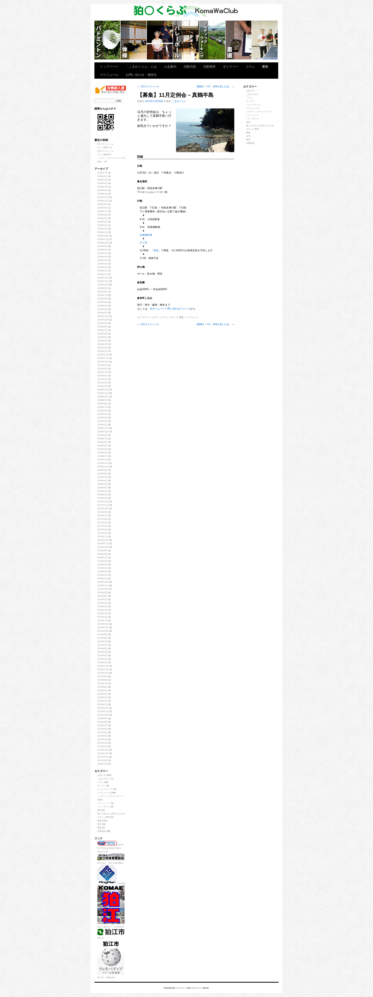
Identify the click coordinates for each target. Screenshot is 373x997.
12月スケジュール (148, 86)
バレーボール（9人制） (186, 40)
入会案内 (170, 66)
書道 (99, 827)
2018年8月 (102, 473)
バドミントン (107, 40)
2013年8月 (102, 680)
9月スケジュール (105, 144)
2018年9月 (102, 470)
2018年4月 (102, 487)
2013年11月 (103, 669)
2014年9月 (102, 634)
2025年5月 (102, 218)
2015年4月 (102, 610)
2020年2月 (102, 421)
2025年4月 (102, 222)
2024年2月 (102, 271)
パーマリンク (191, 317)
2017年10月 (103, 508)
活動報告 (209, 66)
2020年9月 (102, 400)
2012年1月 (102, 746)
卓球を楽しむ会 (265, 40)
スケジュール (109, 74)
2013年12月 (103, 666)
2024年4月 (102, 264)
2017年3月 (102, 529)
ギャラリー (230, 66)
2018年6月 (102, 480)
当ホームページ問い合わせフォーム (170, 308)
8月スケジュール (105, 151)
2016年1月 (102, 578)
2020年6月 (102, 410)
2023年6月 (102, 298)
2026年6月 (102, 176)
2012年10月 (103, 715)
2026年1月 (102, 194)
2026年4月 (102, 183)
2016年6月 (102, 561)
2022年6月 (102, 333)
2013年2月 (102, 701)
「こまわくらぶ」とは (141, 66)
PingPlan (121, 883)
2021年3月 (102, 382)
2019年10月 (103, 431)
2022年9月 (102, 323)
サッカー (101, 785)
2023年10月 (103, 284)
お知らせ (101, 775)
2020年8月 (102, 403)
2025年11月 (103, 197)
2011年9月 (102, 760)
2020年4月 (102, 414)
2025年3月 (102, 225)
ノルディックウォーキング (212, 40)
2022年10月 (103, 319)
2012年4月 (102, 736)
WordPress (181, 988)
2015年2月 (102, 617)
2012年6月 (102, 729)
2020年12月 (103, 389)
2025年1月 (102, 232)
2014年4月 (102, 652)
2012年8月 (102, 722)
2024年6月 (102, 257)
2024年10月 (103, 243)
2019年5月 (102, 445)
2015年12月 (103, 582)
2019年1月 (102, 459)
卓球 (99, 824)
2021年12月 (103, 354)
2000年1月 (102, 764)
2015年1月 (102, 620)
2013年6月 (102, 687)
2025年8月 (102, 208)
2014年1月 (102, 662)
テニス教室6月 (104, 154)
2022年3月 (102, 344)
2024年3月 (102, 267)
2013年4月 (102, 694)
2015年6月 (102, 603)
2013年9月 (102, 676)
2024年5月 (102, 260)
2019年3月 (102, 452)
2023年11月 (103, 281)
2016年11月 (103, 543)
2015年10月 (103, 589)
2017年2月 (102, 533)
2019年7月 (102, 438)
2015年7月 (102, 599)
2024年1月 (102, 274)
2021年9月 (102, 365)
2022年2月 (102, 347)
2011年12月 (103, 750)
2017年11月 (103, 505)
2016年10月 (103, 547)
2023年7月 (102, 295)
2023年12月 (103, 278)
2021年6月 (102, 375)
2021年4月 (102, 379)
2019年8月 (102, 435)
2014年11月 (103, 627)
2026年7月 (102, 173)
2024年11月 (103, 239)
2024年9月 (102, 246)
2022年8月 (102, 326)
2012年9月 (102, 718)
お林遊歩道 (146, 234)
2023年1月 (102, 312)
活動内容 (190, 66)
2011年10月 (103, 757)
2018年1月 (102, 498)
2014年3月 (102, 655)
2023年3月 (102, 309)
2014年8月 (102, 638)
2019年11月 (103, 428)
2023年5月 (102, 302)
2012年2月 (102, 743)
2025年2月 (102, 229)
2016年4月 (102, 568)
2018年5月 (102, 484)
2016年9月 (102, 550)
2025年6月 (102, 215)
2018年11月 (103, 466)
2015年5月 (102, 606)
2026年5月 (102, 180)
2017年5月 (102, 522)
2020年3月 (102, 417)
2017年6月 (102, 519)
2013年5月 (102, 690)
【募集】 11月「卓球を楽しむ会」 (214, 86)
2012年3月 (102, 739)
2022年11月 (103, 316)
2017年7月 (102, 515)
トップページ (109, 66)
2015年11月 (103, 585)
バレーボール (103, 806)
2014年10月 (103, 631)
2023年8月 (102, 291)
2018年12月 (103, 463)
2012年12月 (103, 708)
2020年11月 (103, 393)
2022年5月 (102, 337)
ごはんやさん (103, 778)
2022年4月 (102, 340)
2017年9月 (102, 512)
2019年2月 (102, 456)
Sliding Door (196, 988)
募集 (265, 66)
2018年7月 (102, 477)
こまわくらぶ (179, 101)
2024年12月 (103, 236)
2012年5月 (102, 732)
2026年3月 (102, 187)
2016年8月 (102, 554)
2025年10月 (103, 201)
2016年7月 (102, 557)
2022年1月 (102, 351)
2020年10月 (103, 396)
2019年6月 (102, 442)
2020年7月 (102, 407)
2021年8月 (102, 368)
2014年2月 (102, 659)
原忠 (156, 250)
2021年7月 (102, 372)
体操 (99, 810)
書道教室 (239, 40)
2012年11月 (103, 711)
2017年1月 (102, 536)
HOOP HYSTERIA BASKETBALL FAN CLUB (110, 848)
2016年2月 (102, 575)
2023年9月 (102, 288)
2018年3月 (102, 491)
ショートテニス (160, 40)
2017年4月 (102, 526)
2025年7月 (102, 211)
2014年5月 (102, 648)
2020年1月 (102, 424)
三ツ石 (143, 242)
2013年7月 (102, 683)
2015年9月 (102, 592)
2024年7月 (102, 253)
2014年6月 (102, 645)
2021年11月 (103, 358)
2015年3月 (102, 613)
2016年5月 (102, 564)
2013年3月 (102, 697)
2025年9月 (102, 204)
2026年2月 (102, 190)
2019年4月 (102, 449)
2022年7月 (102, 330)
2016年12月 (103, 540)
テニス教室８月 (104, 147)
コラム (250, 66)
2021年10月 (103, 361)
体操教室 (134, 40)
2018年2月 (102, 494)
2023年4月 (102, 305)
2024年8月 (102, 250)
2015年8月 (102, 596)
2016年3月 (102, 571)
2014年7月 (102, 641)
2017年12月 (103, 501)
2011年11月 (103, 753)
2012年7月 (102, 725)
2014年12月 (103, 624)
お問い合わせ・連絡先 (141, 74)
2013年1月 (102, 704)
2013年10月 (103, 673)
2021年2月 (102, 386)
